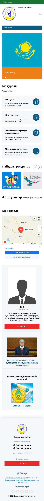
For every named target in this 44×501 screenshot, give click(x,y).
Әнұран (28, 406)
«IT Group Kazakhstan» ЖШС (17, 478)
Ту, (23, 406)
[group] (11, 180)
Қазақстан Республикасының (22, 362)
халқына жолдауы (22, 365)
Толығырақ (10, 73)
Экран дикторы (22, 486)
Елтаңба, (17, 406)
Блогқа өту (22, 326)
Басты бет (8, 28)
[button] (5, 77)
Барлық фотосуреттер (32, 197)
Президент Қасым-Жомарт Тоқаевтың (22, 360)
